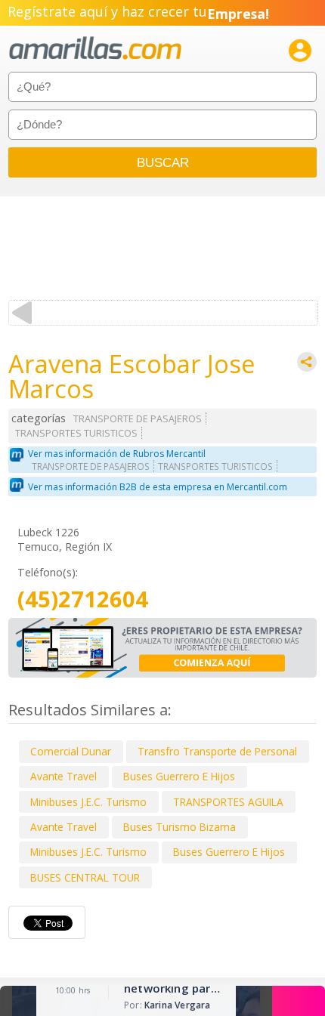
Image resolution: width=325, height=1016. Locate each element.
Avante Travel (63, 776)
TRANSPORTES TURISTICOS (76, 433)
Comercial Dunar (70, 751)
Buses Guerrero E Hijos (179, 776)
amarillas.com (95, 49)
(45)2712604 (82, 599)
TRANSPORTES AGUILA (228, 802)
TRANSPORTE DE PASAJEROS (137, 418)
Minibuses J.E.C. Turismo (88, 802)
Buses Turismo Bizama (179, 827)
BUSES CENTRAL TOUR (85, 877)
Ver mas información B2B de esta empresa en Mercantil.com (157, 486)
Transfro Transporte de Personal (217, 751)
